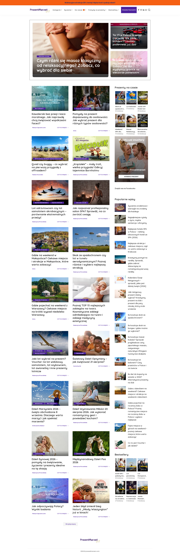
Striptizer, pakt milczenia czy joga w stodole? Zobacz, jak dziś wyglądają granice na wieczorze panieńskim (128, 66)
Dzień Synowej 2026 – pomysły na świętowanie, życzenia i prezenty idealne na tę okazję (48, 464)
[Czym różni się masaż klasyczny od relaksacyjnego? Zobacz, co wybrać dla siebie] (70, 50)
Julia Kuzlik (77, 366)
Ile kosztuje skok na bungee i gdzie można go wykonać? (137, 328)
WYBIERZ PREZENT (131, 176)
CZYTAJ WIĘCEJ (98, 75)
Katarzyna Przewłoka (44, 75)
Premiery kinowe (81, 158)
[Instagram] (141, 10)
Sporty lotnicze (57, 202)
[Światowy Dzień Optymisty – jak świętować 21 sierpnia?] (91, 343)
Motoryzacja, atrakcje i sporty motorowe (48, 158)
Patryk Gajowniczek (39, 127)
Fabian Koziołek (37, 174)
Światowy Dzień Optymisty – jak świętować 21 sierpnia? (90, 360)
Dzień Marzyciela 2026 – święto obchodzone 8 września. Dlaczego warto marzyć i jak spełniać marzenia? (47, 415)
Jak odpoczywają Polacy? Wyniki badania (48, 508)
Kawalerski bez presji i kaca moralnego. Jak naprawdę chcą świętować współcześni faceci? (49, 118)
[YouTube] (146, 10)
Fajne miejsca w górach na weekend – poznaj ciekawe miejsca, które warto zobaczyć (137, 431)
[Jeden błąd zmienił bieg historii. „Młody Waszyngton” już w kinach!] (91, 490)
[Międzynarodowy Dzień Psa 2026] (91, 443)
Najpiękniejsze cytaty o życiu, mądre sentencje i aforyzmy (137, 220)
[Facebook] (138, 10)
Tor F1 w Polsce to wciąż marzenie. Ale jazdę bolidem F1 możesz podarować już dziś (127, 39)
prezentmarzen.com (92, 551)
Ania (74, 130)
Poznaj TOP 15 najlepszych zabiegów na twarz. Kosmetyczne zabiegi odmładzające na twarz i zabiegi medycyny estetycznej (89, 313)
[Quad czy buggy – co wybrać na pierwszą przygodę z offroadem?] (50, 148)
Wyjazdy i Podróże (41, 249)
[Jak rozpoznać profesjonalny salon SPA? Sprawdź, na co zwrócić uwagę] (91, 192)
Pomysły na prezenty (82, 108)
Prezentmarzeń (137, 170)
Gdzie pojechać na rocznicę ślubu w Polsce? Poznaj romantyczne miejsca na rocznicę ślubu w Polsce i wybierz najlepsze (137, 411)
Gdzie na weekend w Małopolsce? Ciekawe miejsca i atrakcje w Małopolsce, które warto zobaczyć (50, 260)
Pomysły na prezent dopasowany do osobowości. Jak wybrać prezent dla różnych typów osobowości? (90, 118)
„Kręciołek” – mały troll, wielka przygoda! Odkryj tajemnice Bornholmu (88, 167)
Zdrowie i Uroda (44, 56)
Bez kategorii (39, 108)
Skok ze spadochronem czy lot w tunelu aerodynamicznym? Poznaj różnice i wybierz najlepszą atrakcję (89, 261)
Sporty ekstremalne (41, 202)
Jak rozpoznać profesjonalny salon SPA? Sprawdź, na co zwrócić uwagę (90, 211)
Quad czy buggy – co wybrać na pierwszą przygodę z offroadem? (49, 167)
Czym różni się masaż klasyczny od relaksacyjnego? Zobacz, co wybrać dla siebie (69, 65)
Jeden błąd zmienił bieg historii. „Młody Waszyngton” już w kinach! (90, 509)
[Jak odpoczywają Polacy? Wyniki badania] (50, 490)
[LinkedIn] (143, 10)
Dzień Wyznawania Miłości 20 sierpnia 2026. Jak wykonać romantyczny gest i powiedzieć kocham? (90, 413)
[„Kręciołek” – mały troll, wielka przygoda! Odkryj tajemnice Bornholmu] (91, 148)
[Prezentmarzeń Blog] (40, 10)
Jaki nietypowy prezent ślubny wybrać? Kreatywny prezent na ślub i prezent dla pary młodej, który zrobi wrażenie (137, 300)
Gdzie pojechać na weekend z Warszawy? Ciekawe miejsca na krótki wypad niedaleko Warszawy (50, 310)
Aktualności (38, 403)
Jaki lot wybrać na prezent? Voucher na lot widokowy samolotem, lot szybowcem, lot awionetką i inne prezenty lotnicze (49, 365)
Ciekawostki (80, 353)
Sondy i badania (40, 501)
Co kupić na (38, 351)
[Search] (149, 10)
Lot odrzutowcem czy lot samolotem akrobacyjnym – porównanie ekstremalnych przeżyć (49, 213)
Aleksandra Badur (38, 425)
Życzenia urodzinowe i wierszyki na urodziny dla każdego (138, 209)
